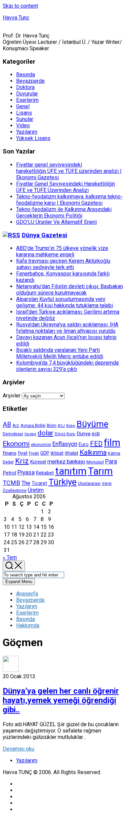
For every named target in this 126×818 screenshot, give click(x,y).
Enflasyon (64, 444)
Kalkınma (93, 452)
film (112, 442)
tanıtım (71, 471)
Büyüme (92, 424)
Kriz (22, 460)
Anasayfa (27, 593)
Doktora (25, 87)
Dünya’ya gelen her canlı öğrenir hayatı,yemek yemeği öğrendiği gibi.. (61, 700)
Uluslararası (89, 483)
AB (7, 425)
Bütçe (70, 426)
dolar (45, 433)
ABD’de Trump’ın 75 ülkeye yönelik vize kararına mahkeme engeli (62, 251)
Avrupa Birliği (32, 425)
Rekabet (45, 473)
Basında (25, 74)
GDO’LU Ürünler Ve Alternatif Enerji (56, 222)
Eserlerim (27, 100)
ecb (96, 434)
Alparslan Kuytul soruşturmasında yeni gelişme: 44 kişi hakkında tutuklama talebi (64, 302)
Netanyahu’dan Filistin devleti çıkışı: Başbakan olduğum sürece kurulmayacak (69, 289)
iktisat (57, 453)
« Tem (10, 557)
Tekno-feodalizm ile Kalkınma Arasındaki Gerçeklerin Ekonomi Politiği (64, 212)
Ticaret (39, 483)
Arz (15, 425)
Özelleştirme (15, 490)
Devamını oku (18, 749)
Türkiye (62, 482)
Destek (30, 434)
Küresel (38, 461)
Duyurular (27, 93)
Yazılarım (26, 132)
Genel (23, 106)
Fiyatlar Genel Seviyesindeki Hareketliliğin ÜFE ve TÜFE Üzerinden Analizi (65, 187)
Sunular (24, 119)
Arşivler (11, 395)
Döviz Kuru (65, 433)
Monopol (95, 461)
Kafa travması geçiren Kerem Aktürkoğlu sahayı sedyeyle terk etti (63, 264)
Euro (84, 444)
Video (23, 125)
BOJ (61, 426)
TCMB (11, 482)
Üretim (36, 490)
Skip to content (20, 6)
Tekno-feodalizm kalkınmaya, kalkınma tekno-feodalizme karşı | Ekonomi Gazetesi (69, 199)
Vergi (107, 483)
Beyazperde (30, 81)
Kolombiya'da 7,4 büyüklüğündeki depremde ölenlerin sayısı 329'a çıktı (67, 366)
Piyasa (26, 472)
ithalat (71, 453)
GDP (44, 453)
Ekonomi (16, 444)
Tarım (100, 471)
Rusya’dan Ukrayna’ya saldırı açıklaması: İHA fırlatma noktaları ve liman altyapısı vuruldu (67, 327)
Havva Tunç (16, 17)
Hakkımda (27, 625)
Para (111, 461)
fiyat (23, 453)
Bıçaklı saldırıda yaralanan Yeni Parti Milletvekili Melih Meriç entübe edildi (59, 353)
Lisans (24, 113)
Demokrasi (13, 433)
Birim (51, 425)
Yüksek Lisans (33, 138)
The (26, 483)
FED (96, 444)
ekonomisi (41, 444)
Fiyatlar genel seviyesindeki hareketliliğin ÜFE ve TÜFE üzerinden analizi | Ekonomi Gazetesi (69, 171)
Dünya (83, 434)
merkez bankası (66, 461)
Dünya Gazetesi (44, 235)
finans (9, 453)
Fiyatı (34, 453)
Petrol (9, 473)
